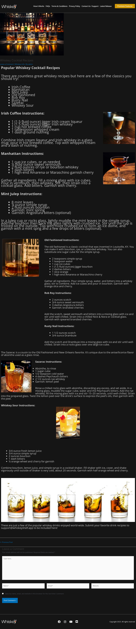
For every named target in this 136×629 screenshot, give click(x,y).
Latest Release (106, 6)
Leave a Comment (6, 64)
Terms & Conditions (59, 6)
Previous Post (6, 542)
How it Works (38, 6)
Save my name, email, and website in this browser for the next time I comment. (34, 594)
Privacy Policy (74, 6)
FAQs (48, 6)
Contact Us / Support (90, 6)
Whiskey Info (20, 64)
